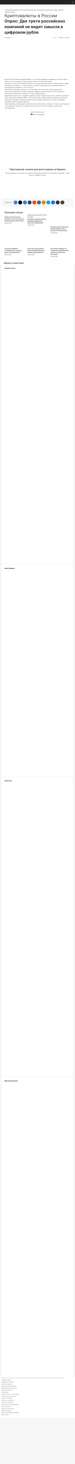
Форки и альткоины (7, 1408)
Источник (7, 110)
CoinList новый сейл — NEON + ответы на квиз (9, 1272)
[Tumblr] (30, 202)
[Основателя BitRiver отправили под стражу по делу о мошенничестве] (14, 246)
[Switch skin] (66, 3)
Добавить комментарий (14, 263)
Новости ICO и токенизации (10, 1394)
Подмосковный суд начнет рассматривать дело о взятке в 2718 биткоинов (59, 228)
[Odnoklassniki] (44, 202)
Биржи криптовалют (7, 1382)
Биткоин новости (6, 1384)
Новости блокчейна (7, 1400)
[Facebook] (15, 202)
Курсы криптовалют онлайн (10, 1412)
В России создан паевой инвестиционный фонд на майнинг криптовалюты (36, 250)
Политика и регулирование (10, 1404)
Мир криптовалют (7, 1390)
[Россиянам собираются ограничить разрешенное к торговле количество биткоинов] (60, 246)
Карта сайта (5, 1414)
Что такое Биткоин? (10, 1052)
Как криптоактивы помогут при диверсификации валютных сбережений (36, 221)
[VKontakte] (39, 202)
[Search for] (69, 3)
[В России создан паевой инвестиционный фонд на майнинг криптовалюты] (37, 246)
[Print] (62, 202)
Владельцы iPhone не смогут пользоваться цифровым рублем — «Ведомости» (12, 284)
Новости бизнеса (6, 1398)
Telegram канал (6, 1380)
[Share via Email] (58, 202)
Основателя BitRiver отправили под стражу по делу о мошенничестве (13, 250)
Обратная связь (6, 1410)
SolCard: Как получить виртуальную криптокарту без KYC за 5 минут (12, 1097)
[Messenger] (53, 202)
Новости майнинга (7, 1402)
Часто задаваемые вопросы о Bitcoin (11, 1025)
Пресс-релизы (6, 1406)
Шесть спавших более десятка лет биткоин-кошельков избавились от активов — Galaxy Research (11, 551)
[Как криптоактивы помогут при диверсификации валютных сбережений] (37, 217)
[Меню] (73, 3)
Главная (7, 10)
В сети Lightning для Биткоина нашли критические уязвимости (12, 340)
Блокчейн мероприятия (8, 1386)
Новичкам (4, 1392)
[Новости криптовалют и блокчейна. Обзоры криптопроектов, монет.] (10, 2)
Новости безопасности (8, 1396)
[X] (20, 202)
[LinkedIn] (25, 202)
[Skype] (48, 202)
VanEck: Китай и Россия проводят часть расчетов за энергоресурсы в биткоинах (14, 219)
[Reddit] (34, 202)
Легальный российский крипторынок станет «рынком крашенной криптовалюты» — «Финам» (13, 401)
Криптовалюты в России (18, 10)
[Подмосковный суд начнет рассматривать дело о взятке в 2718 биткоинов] (60, 225)
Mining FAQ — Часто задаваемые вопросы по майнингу (11, 998)
